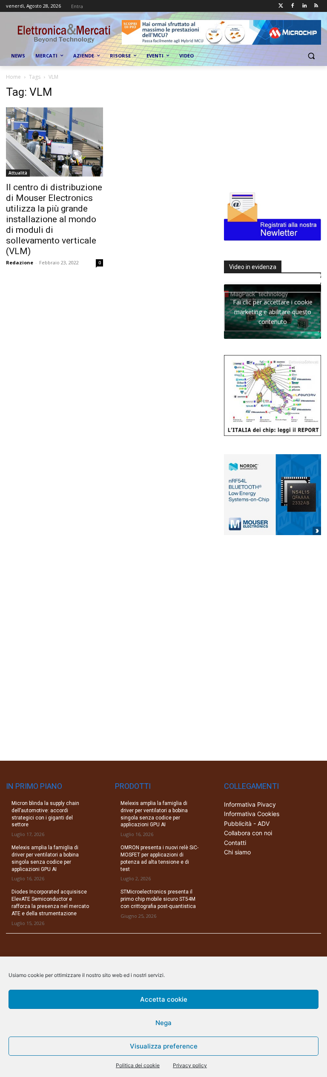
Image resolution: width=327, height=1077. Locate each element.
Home (13, 76)
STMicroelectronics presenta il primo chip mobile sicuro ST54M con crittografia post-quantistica (158, 899)
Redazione (19, 262)
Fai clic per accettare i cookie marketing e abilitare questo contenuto (273, 311)
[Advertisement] (275, 128)
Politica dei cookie (138, 1065)
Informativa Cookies (251, 813)
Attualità (18, 173)
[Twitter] (281, 6)
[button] (311, 56)
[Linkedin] (304, 6)
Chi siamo (237, 852)
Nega (163, 1023)
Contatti (235, 842)
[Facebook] (293, 6)
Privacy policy (190, 1065)
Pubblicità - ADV (247, 823)
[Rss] (316, 6)
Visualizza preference (164, 1046)
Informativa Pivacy (250, 804)
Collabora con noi (248, 832)
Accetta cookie (163, 999)
